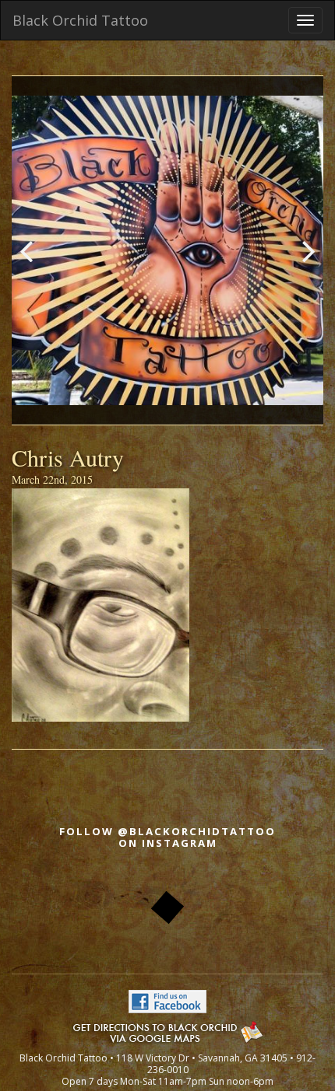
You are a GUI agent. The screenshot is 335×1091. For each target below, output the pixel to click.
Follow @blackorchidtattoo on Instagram (167, 837)
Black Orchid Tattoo (80, 20)
